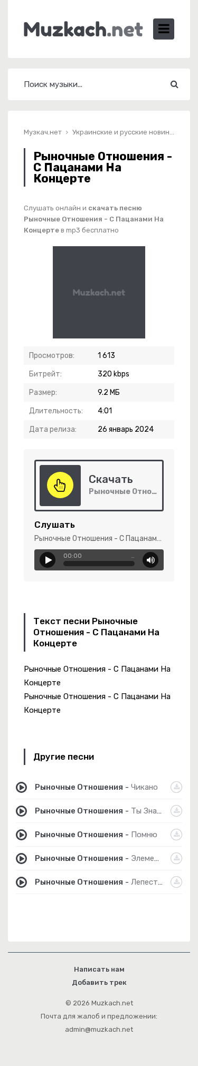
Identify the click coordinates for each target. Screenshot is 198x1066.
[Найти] (174, 84)
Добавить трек (99, 982)
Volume (150, 560)
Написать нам (99, 969)
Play (47, 560)
